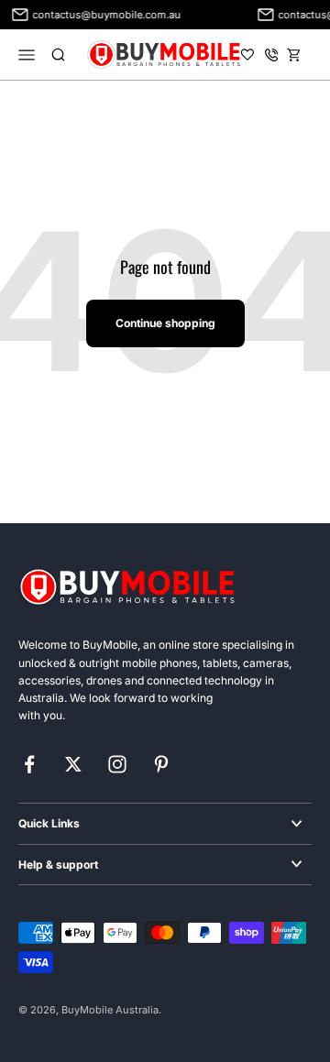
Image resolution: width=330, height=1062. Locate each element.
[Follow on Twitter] (73, 764)
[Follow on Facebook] (29, 764)
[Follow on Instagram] (117, 764)
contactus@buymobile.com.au (105, 14)
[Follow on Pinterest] (161, 764)
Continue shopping (165, 323)
